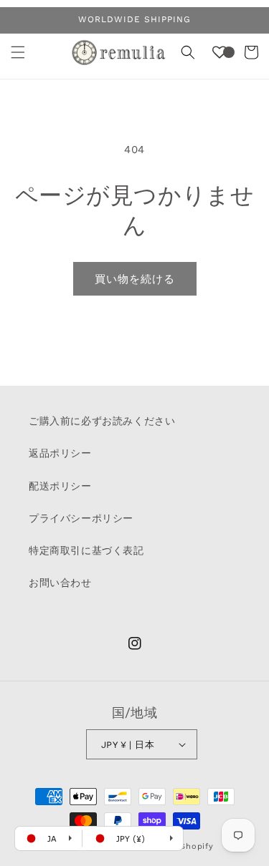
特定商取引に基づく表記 (86, 550)
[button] (18, 52)
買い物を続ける (135, 279)
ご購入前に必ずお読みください (102, 421)
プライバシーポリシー (81, 518)
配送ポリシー (60, 486)
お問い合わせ (60, 582)
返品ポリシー (60, 453)
